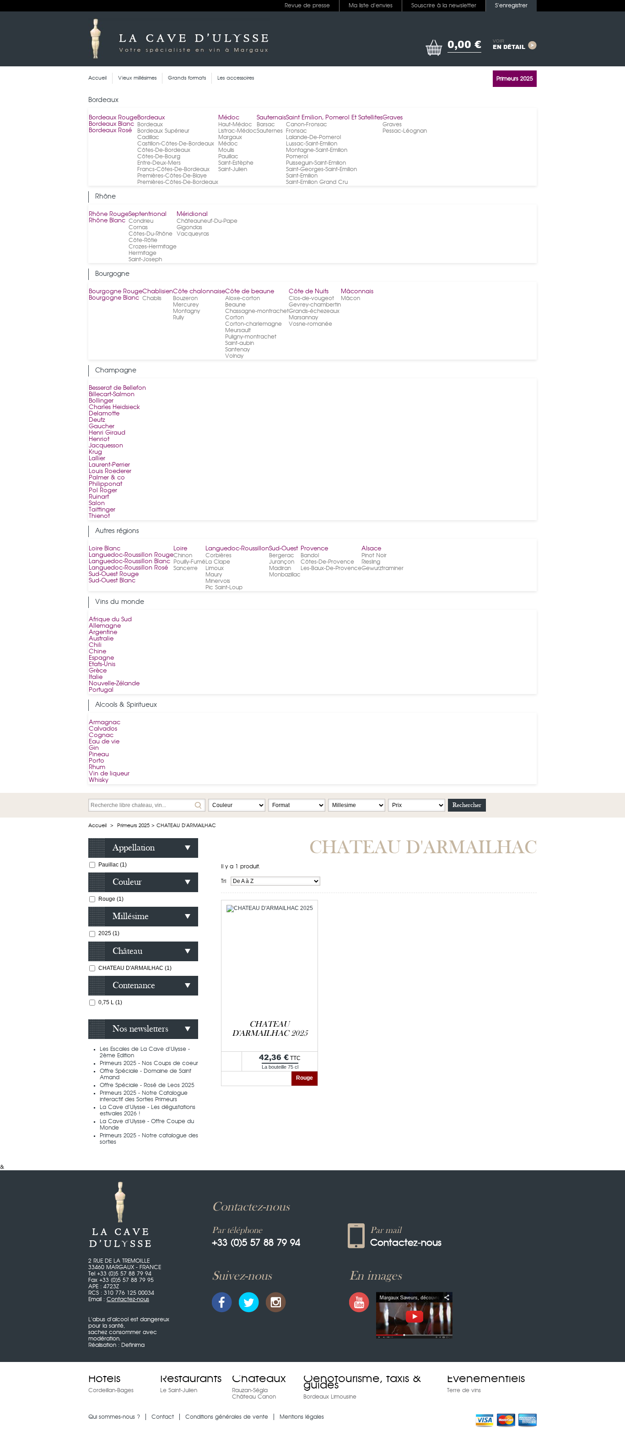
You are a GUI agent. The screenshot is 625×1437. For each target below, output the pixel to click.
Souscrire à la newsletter (443, 5)
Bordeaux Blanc (111, 124)
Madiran (280, 568)
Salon (97, 503)
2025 (108, 933)
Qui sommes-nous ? (114, 1417)
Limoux (214, 568)
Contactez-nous (128, 1299)
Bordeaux (151, 118)
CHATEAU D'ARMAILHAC (135, 968)
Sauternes (270, 131)
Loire (180, 549)
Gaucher (101, 427)
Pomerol (297, 156)
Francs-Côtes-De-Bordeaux (173, 169)
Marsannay (303, 317)
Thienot (99, 516)
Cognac (101, 735)
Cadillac (148, 137)
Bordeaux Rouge (113, 118)
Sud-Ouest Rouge (114, 574)
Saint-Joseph (145, 259)
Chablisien (157, 292)
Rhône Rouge (109, 214)
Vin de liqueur (109, 774)
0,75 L (110, 1002)
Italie (95, 677)
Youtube (359, 1302)
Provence (314, 549)
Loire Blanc (104, 549)
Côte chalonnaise (199, 292)
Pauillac (228, 156)
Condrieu (141, 221)
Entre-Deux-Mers (159, 163)
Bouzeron (185, 298)
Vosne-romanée (310, 324)
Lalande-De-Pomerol (313, 137)
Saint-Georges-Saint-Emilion (321, 169)
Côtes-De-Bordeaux (163, 150)
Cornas (138, 227)
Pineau (99, 755)
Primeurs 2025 (133, 825)
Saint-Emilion (302, 175)
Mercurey (186, 304)
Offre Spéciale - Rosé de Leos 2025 (147, 1085)
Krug (95, 452)
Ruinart (99, 497)
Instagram (276, 1302)
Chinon (182, 555)
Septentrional (148, 214)
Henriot (99, 439)
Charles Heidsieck (114, 407)
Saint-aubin (239, 343)
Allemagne (105, 626)
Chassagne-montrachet (257, 311)
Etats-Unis (102, 664)
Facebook (222, 1302)
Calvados (103, 729)
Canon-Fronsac (306, 124)
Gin (94, 748)
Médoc (228, 118)
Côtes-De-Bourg (158, 156)
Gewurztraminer (382, 568)
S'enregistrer (511, 5)
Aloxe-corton (242, 298)
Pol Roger (103, 491)
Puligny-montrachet (250, 336)
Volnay (234, 356)
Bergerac (281, 555)
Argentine (103, 632)
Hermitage (142, 253)
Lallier (97, 459)
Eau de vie (104, 742)
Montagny (186, 311)
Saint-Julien (232, 169)
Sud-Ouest (283, 549)
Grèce (98, 671)
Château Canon (254, 1396)
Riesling (370, 562)
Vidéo (414, 1315)
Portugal (101, 690)
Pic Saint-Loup (223, 587)
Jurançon (281, 562)
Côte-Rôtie (143, 240)
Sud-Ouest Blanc (112, 581)
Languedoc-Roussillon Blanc (129, 562)
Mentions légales (302, 1417)
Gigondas (189, 227)
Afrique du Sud (110, 620)
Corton (234, 317)
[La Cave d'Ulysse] (179, 38)
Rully (178, 317)
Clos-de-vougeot (311, 298)
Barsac (266, 124)
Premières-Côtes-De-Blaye (172, 175)
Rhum (97, 767)
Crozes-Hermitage (153, 246)
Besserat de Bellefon (117, 388)
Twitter (249, 1302)
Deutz (97, 420)
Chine (97, 652)
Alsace (371, 549)
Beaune (235, 304)
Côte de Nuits (309, 292)
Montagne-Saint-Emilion (316, 150)
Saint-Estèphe (235, 163)
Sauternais (271, 118)
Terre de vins (464, 1390)
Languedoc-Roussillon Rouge (131, 555)
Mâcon (350, 298)
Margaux (230, 137)
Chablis (152, 298)
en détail (509, 45)
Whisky (98, 780)
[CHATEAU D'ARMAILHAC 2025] (269, 908)
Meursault (238, 330)
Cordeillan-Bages (111, 1390)
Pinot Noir (374, 555)
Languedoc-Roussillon (237, 549)
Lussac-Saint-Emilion (311, 143)
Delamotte (104, 414)
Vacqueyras (193, 234)
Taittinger (102, 510)
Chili (95, 645)
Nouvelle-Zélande (114, 684)
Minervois (217, 581)
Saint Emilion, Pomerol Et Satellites (334, 118)
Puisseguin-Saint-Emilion (316, 163)
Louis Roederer (110, 471)
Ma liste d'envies (371, 5)
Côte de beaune (249, 292)
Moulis (226, 150)
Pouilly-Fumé (189, 562)
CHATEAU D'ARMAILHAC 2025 (269, 1028)
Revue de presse (307, 5)
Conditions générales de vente (226, 1417)
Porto (96, 761)
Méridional (192, 214)
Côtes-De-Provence (327, 562)
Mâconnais (357, 292)
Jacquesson (106, 446)
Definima (133, 1345)
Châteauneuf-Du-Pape (207, 221)
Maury (213, 574)
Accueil (97, 825)
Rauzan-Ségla (250, 1390)
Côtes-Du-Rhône (150, 234)
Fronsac (296, 131)
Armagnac (104, 723)
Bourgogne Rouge (115, 292)
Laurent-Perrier (109, 465)
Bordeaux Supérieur (163, 131)
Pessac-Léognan (405, 131)
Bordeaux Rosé (110, 131)
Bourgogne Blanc (114, 298)
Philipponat (105, 484)
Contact (162, 1417)
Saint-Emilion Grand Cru (317, 182)
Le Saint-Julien (178, 1390)
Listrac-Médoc (237, 131)
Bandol (310, 555)
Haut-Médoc (235, 124)
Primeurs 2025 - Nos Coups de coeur (149, 1063)
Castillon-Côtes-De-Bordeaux (175, 143)
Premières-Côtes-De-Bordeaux (177, 182)
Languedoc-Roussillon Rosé (128, 568)
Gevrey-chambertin (315, 304)
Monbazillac (285, 574)
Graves (393, 118)
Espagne (101, 658)
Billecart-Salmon (112, 395)
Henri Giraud (107, 433)
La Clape (217, 562)
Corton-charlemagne (253, 324)
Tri (223, 881)
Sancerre (185, 568)
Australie (101, 639)
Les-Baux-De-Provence (331, 568)
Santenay (237, 349)
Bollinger (101, 401)
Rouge (111, 899)
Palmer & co (107, 478)
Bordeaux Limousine (329, 1396)
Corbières (218, 555)
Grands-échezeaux (314, 311)
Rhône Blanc (107, 221)
